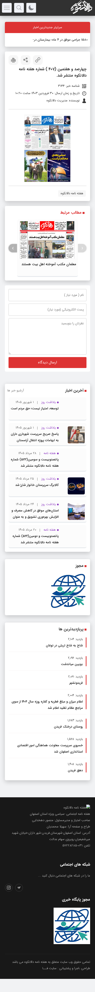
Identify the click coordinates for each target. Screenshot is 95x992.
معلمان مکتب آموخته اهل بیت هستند (48, 264)
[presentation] (82, 248)
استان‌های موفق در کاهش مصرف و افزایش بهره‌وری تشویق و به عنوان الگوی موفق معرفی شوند (35, 517)
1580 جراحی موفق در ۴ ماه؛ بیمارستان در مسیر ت (55, 39)
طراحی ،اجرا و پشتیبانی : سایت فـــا (66, 968)
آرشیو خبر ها (15, 390)
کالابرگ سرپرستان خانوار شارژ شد (37, 485)
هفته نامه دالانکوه (72, 193)
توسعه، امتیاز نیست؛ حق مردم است (35, 408)
